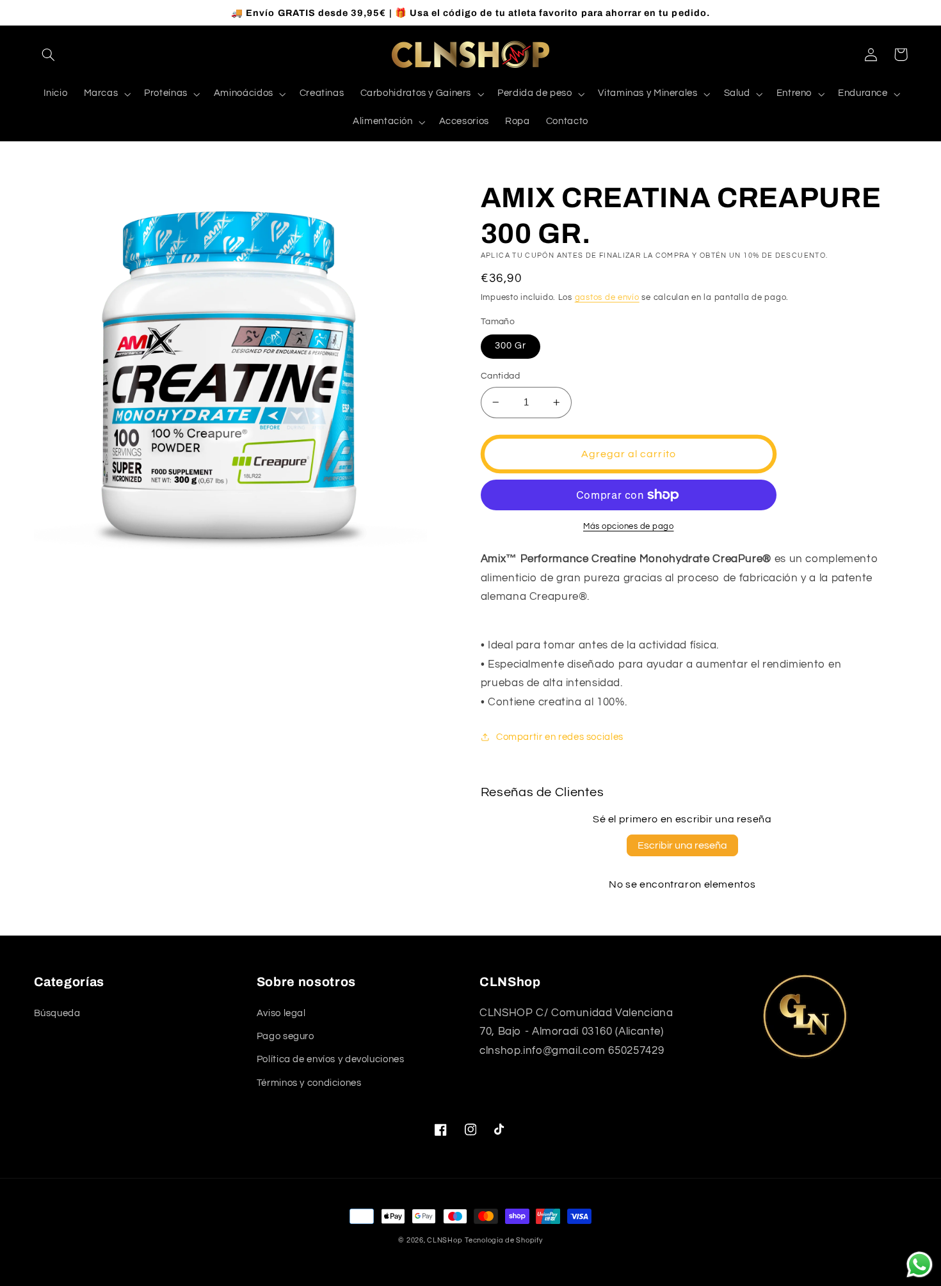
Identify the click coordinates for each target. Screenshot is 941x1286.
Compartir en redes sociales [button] (559, 737)
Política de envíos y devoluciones (331, 1059)
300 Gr (510, 345)
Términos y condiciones (309, 1083)
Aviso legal (281, 1013)
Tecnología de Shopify (503, 1240)
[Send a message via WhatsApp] (920, 1265)
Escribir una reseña (682, 845)
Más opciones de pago (628, 526)
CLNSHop (444, 1240)
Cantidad (500, 376)
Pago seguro (285, 1036)
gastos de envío (607, 298)
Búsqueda (57, 1013)
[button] (48, 54)
